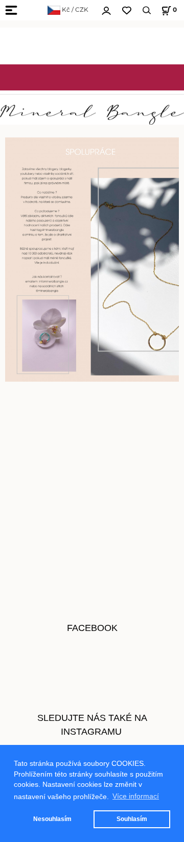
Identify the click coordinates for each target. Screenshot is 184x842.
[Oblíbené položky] (127, 10)
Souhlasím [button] (132, 819)
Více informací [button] (135, 796)
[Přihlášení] (106, 9)
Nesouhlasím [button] (52, 819)
